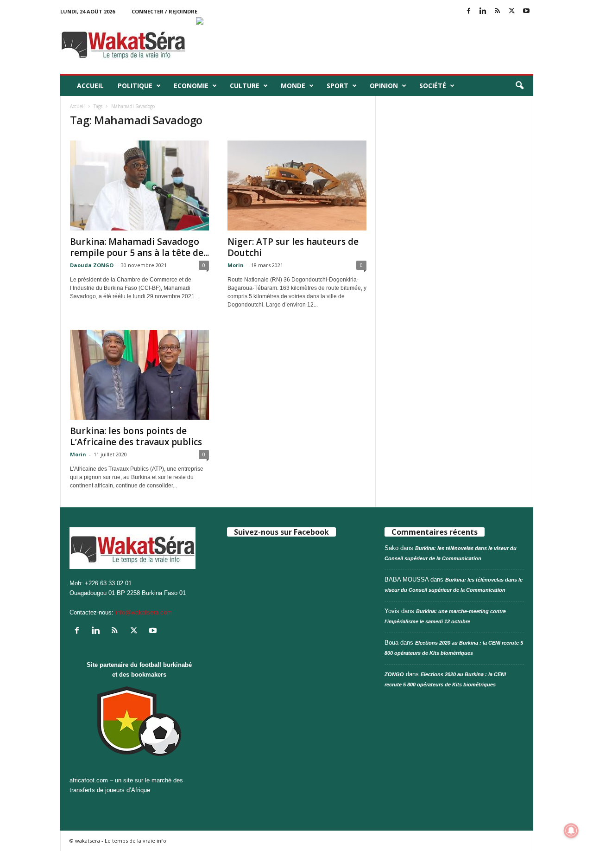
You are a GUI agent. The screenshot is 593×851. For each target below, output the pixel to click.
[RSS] (497, 11)
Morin (235, 265)
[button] (519, 86)
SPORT (337, 85)
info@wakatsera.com (143, 612)
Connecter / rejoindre (164, 11)
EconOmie (191, 85)
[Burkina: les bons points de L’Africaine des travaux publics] (139, 375)
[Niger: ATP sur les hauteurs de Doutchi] (296, 185)
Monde (293, 85)
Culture (244, 85)
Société (432, 85)
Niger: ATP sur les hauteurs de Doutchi (293, 247)
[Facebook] (468, 11)
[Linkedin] (483, 11)
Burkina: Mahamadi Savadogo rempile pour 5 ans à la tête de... (139, 247)
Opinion (384, 85)
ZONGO (394, 674)
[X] (511, 11)
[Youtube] (526, 11)
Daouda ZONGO (92, 265)
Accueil (90, 85)
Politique (135, 85)
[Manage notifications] (571, 830)
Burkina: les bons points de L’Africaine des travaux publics (136, 436)
